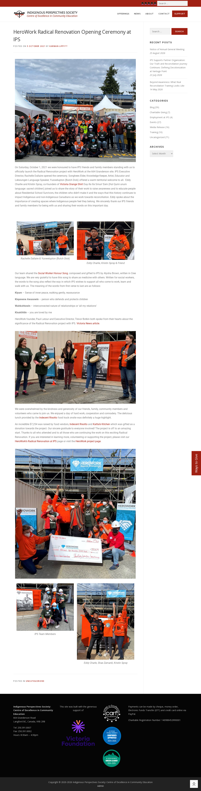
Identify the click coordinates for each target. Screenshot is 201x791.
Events (153, 122)
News (137, 14)
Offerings (123, 14)
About (149, 14)
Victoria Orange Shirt (71, 184)
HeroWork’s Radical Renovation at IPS (36, 441)
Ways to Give (196, 463)
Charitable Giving (158, 112)
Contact (164, 14)
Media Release (157, 127)
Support (179, 14)
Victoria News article (88, 323)
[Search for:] (172, 3)
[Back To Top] (194, 784)
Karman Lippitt (58, 46)
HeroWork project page (88, 441)
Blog (152, 107)
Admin (100, 785)
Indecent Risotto (48, 417)
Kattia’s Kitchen (102, 424)
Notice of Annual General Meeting (167, 49)
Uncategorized (35, 681)
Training (154, 132)
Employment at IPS (159, 117)
